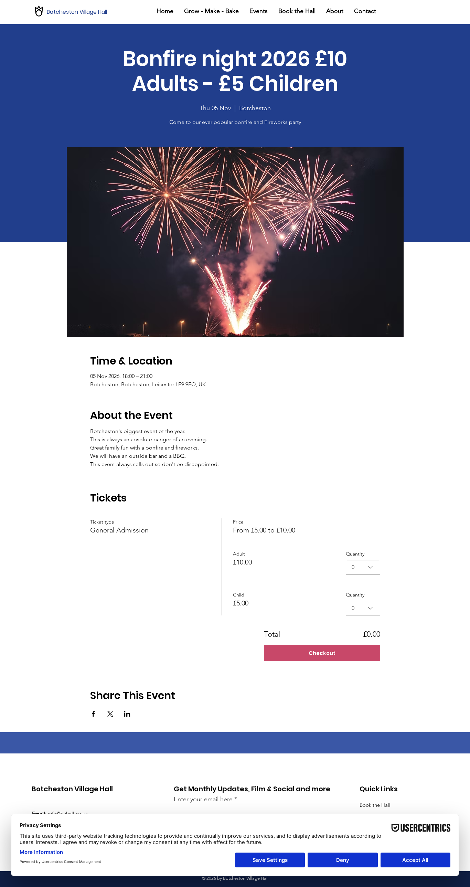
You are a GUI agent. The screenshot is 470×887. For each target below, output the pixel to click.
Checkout (322, 653)
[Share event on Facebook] (93, 714)
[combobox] (363, 567)
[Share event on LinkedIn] (127, 714)
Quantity (355, 554)
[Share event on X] (110, 714)
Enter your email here (203, 799)
